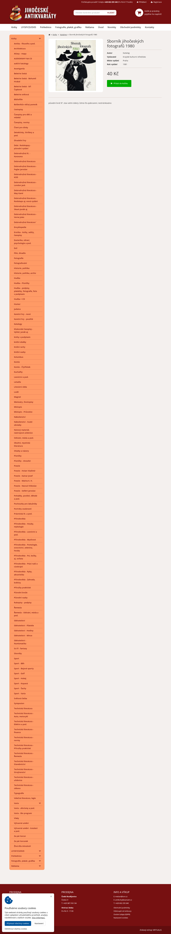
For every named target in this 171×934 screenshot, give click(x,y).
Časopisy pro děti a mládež (23, 116)
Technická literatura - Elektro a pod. (24, 723)
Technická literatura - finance (24, 731)
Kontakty (149, 27)
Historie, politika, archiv (25, 273)
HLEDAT (110, 12)
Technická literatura (23, 708)
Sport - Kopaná (21, 683)
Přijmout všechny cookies (18, 923)
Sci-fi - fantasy (20, 648)
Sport (16, 658)
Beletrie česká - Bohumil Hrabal (25, 80)
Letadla (17, 382)
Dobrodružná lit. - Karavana (22, 155)
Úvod (101, 27)
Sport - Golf (19, 673)
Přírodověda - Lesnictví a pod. (25, 533)
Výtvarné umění (21, 823)
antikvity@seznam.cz (123, 900)
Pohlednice (45, 27)
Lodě (16, 392)
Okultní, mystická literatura (22, 444)
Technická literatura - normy (24, 739)
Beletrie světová (21, 94)
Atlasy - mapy (20, 53)
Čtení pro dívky (21, 127)
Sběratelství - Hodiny (23, 630)
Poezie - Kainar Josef (23, 476)
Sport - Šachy (20, 688)
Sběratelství (19, 620)
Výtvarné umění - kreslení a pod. (26, 829)
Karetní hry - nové (22, 314)
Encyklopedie (20, 227)
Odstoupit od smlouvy (122, 911)
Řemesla (18, 607)
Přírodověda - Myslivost (25, 539)
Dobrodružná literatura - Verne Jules (25, 215)
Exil (15, 248)
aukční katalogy (21, 63)
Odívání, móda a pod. (24, 438)
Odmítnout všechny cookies (16, 929)
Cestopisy (18, 109)
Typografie (19, 793)
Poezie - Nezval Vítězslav (25, 486)
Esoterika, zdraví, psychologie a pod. (22, 241)
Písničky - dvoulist (22, 461)
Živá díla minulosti (22, 846)
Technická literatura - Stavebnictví (24, 762)
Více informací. (38, 917)
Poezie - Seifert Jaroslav (25, 490)
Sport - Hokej (20, 678)
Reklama (89, 27)
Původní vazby (21, 597)
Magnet (17, 397)
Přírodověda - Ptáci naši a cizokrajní (26, 565)
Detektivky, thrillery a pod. (24, 134)
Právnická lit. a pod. (23, 513)
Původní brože (20, 592)
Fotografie (18, 258)
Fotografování (20, 263)
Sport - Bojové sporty (24, 668)
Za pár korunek (21, 841)
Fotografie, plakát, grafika (68, 27)
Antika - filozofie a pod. (24, 43)
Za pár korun (20, 836)
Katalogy (18, 324)
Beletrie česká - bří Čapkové (22, 88)
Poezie (17, 466)
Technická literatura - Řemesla (24, 754)
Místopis (18, 407)
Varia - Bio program (23, 813)
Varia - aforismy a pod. (24, 808)
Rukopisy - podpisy (23, 602)
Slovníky (18, 653)
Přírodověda (19, 518)
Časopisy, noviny (22, 122)
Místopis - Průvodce (23, 412)
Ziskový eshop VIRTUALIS (151, 930)
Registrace (157, 2)
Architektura (20, 48)
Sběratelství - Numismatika (20, 642)
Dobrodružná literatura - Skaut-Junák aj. (25, 207)
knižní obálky (20, 342)
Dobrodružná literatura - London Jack (25, 184)
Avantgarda (19, 68)
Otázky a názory (21, 451)
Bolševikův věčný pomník (25, 104)
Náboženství (20, 417)
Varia (16, 803)
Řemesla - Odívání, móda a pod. (26, 614)
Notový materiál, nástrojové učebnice (23, 431)
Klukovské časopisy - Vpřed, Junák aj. (23, 330)
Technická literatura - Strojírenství (24, 771)
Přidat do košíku (121, 83)
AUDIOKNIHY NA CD (23, 58)
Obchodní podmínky (130, 27)
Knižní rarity (19, 347)
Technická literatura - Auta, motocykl (24, 715)
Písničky (18, 456)
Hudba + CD (19, 299)
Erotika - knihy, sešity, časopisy (24, 233)
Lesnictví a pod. (21, 377)
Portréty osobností (23, 509)
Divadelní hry (20, 140)
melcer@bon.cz (121, 896)
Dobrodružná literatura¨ (25, 222)
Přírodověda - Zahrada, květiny (24, 581)
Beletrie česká (20, 73)
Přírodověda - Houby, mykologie (24, 525)
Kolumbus (18, 357)
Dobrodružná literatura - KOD (25, 176)
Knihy (14, 27)
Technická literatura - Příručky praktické (24, 746)
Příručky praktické (22, 587)
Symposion (19, 703)
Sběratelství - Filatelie (24, 625)
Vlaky (16, 818)
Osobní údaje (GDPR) (122, 914)
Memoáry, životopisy (23, 402)
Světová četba (20, 698)
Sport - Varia (20, 693)
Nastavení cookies (121, 918)
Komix (17, 362)
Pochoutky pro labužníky (25, 503)
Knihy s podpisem (22, 337)
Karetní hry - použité (23, 319)
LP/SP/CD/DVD (28, 27)
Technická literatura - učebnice (24, 778)
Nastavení (39, 923)
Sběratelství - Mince (23, 635)
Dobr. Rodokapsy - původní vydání (22, 147)
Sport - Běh (19, 663)
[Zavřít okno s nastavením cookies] (51, 897)
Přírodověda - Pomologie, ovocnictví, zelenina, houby (25, 547)
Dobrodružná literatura (24, 161)
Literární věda (20, 387)
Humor (17, 304)
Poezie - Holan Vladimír (24, 470)
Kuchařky (18, 372)
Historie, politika (21, 268)
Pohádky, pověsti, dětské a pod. (25, 497)
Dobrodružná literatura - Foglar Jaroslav (25, 168)
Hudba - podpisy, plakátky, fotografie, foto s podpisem (25, 291)
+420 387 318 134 (70, 903)
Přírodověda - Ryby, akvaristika (23, 573)
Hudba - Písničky (21, 283)
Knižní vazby (20, 352)
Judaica (17, 309)
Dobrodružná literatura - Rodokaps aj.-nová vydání (26, 199)
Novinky (112, 27)
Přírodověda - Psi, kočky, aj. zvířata (25, 557)
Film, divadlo (20, 253)
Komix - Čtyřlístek (22, 367)
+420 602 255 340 (122, 903)
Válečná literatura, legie (25, 798)
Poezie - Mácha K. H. (23, 480)
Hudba (17, 278)
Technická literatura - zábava (24, 786)
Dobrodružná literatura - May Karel (25, 192)
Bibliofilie (18, 99)
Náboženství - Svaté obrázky (23, 423)
